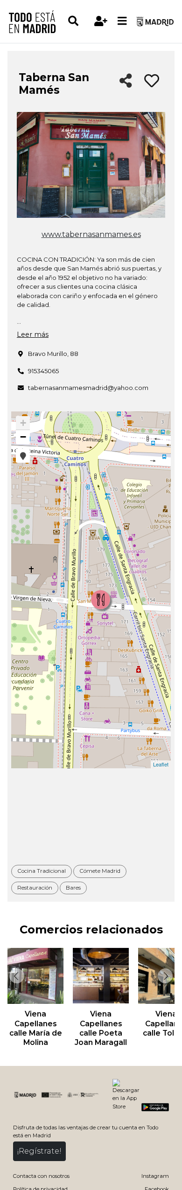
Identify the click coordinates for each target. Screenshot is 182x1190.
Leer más (33, 334)
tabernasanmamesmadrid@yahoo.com (88, 387)
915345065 (43, 371)
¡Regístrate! (39, 1151)
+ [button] (23, 423)
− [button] (23, 437)
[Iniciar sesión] (101, 21)
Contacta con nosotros (41, 1176)
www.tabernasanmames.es (91, 234)
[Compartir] (126, 81)
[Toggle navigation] (122, 21)
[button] (23, 456)
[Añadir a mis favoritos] (151, 81)
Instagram (155, 1176)
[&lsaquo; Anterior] (15, 975)
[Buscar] (78, 21)
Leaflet (160, 764)
